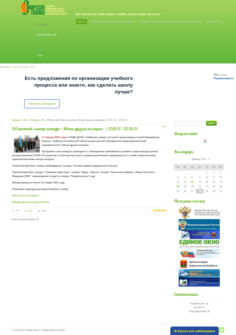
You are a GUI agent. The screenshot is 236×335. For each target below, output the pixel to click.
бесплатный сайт (47, 34)
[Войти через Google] (205, 141)
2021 (25, 120)
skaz (30, 210)
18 (177, 186)
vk (221, 329)
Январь (35, 120)
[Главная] (40, 5)
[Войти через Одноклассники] (211, 141)
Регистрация (23, 67)
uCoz (40, 55)
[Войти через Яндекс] (199, 141)
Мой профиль (5, 67)
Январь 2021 (199, 159)
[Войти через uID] (187, 141)
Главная (16, 120)
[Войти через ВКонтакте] (193, 141)
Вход (32, 67)
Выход (15, 67)
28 (42, 120)
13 (192, 181)
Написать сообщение (42, 103)
